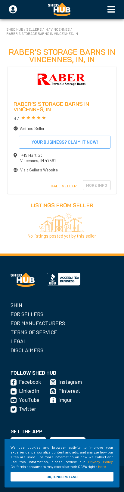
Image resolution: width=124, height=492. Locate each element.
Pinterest (69, 390)
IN (46, 29)
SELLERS (34, 29)
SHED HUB (15, 29)
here (102, 466)
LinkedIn (29, 390)
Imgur (65, 399)
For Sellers (27, 314)
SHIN (16, 305)
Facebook (30, 381)
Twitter (27, 408)
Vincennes (60, 29)
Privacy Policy (100, 462)
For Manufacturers (38, 323)
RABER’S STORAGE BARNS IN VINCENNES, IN (42, 33)
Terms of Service (34, 332)
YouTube (29, 399)
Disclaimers (27, 350)
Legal (18, 341)
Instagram (70, 381)
